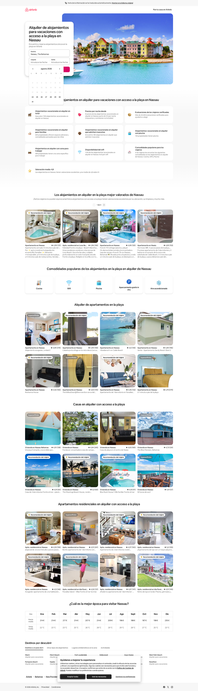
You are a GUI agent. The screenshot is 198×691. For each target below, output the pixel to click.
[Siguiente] (104, 205)
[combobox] (49, 54)
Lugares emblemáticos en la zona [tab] (84, 648)
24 (33, 97)
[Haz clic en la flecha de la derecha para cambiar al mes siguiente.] (59, 69)
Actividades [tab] (105, 648)
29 (55, 97)
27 (46, 97)
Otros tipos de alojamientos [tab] (57, 648)
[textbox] (39, 62)
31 (32, 102)
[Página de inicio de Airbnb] (31, 9)
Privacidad (45, 687)
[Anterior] (94, 205)
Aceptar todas (72, 677)
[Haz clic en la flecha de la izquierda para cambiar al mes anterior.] (33, 69)
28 (51, 97)
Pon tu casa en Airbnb (162, 9)
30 (60, 97)
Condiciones (56, 687)
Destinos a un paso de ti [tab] (34, 648)
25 (37, 97)
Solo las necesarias (99, 677)
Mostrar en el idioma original (122, 3)
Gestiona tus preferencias (125, 677)
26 (42, 97)
